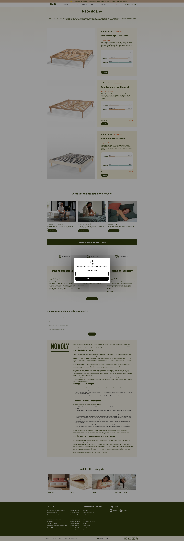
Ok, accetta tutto (92, 278)
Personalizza (92, 274)
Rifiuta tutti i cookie (92, 270)
